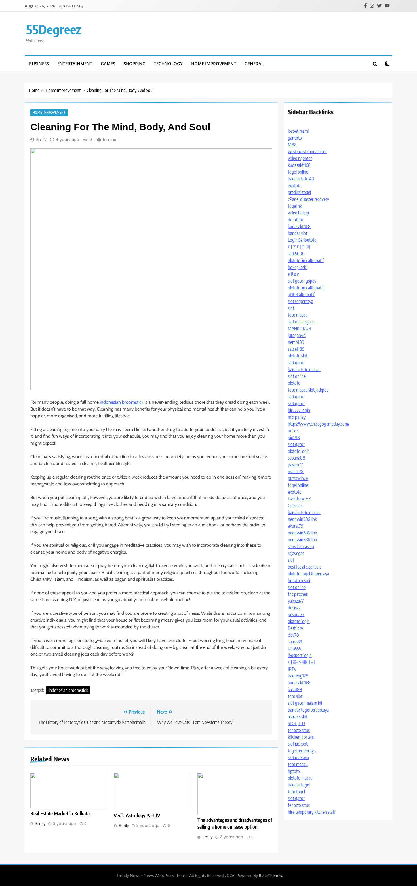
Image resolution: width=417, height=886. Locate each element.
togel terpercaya (302, 751)
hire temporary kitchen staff (312, 812)
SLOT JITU (296, 723)
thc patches (298, 594)
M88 (292, 145)
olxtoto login (299, 451)
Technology (168, 63)
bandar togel (299, 785)
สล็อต (293, 274)
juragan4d (297, 335)
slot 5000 (296, 253)
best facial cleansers (304, 567)
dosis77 (294, 608)
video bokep (298, 213)
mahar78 (296, 471)
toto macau (298, 315)
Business (39, 63)
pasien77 (295, 465)
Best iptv (295, 628)
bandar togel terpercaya (308, 710)
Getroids (295, 505)
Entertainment (74, 63)
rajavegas (296, 553)
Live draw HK (299, 499)
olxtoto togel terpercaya (308, 573)
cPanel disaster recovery (308, 199)
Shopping (135, 63)
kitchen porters (301, 737)
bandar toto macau (304, 369)
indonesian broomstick (121, 402)
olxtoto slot (298, 356)
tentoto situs (299, 730)
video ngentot (300, 158)
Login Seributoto (302, 240)
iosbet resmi (298, 131)
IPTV (292, 669)
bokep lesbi (297, 267)
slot (291, 308)
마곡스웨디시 (301, 662)
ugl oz (293, 430)
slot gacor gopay (302, 281)
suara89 (295, 642)
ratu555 (294, 648)
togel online (298, 172)
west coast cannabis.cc (307, 151)
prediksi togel (299, 192)
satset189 (296, 349)
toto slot (295, 696)
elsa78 (293, 635)
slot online (297, 376)
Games (108, 63)
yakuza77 (296, 601)
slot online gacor (302, 322)
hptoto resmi (299, 580)
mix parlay (297, 417)
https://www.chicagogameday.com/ (318, 424)
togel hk (295, 206)
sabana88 (296, 458)
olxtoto (294, 383)
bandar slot (297, 233)
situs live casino (301, 546)
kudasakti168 (299, 165)
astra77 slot (298, 716)
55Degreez (53, 29)
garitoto (295, 138)
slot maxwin (298, 757)
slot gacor (296, 362)
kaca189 (295, 689)
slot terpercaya (300, 301)
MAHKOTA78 (299, 328)
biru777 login (299, 410)
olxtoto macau (300, 778)
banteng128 (298, 676)
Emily (41, 139)
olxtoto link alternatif (306, 260)
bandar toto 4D (301, 179)
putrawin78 (298, 478)
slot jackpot (318, 390)
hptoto (294, 771)
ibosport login (300, 655)
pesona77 (296, 614)
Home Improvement (213, 63)
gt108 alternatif (301, 294)
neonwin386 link (302, 519)
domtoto (295, 219)
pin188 (294, 437)
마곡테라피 (299, 247)
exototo (295, 185)
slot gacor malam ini (305, 703)
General (254, 63)
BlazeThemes (270, 875)
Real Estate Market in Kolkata (60, 813)
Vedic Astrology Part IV (137, 815)
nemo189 (296, 342)
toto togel (296, 791)
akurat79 (295, 526)
